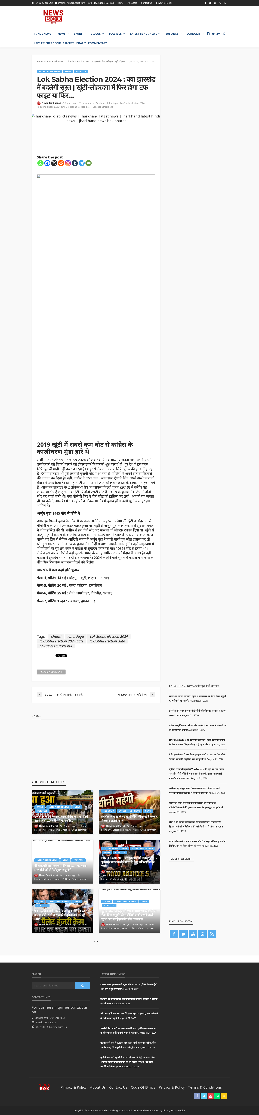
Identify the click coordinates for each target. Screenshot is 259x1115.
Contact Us (146, 2)
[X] (54, 163)
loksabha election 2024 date (51, 106)
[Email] (88, 163)
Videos (96, 33)
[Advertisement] (163, 17)
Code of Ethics (143, 1087)
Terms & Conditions (205, 1087)
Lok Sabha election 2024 (132, 103)
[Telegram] (82, 163)
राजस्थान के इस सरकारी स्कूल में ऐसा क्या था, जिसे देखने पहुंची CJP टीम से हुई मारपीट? (61, 819)
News (62, 33)
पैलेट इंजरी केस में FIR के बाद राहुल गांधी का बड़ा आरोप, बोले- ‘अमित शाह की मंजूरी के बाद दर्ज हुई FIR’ (59, 915)
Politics (115, 33)
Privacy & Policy (164, 2)
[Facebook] (47, 163)
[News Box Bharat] (53, 16)
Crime (39, 807)
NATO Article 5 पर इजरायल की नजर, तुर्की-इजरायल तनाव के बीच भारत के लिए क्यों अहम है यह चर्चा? (127, 862)
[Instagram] (68, 163)
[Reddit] (61, 163)
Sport (78, 33)
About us (132, 2)
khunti (102, 103)
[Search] (224, 33)
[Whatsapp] (40, 163)
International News (115, 848)
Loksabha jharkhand (103, 106)
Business (171, 33)
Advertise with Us (57, 1027)
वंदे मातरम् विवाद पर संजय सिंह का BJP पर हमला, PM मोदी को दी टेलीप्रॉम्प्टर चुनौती (60, 868)
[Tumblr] (75, 163)
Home (121, 2)
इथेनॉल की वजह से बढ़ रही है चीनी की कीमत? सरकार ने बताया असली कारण (129, 819)
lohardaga (112, 103)
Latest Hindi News (143, 33)
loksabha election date (79, 106)
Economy (194, 33)
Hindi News (42, 33)
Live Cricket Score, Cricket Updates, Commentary (70, 43)
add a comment (53, 671)
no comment (88, 103)
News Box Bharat (51, 102)
